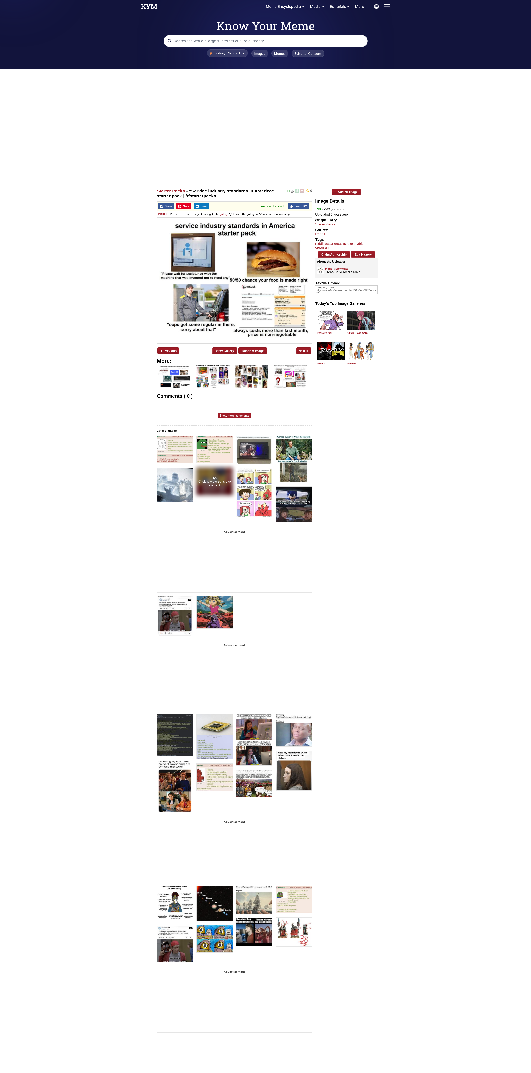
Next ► (303, 351)
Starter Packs (171, 190)
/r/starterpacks (335, 243)
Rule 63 (351, 363)
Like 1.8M (300, 206)
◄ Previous (168, 351)
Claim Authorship (334, 254)
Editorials (338, 6)
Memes (279, 54)
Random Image (253, 351)
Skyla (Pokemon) (357, 333)
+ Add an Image (346, 192)
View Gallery (225, 351)
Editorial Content (308, 54)
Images (259, 54)
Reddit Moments (336, 268)
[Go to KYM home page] (149, 8)
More (359, 6)
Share (167, 206)
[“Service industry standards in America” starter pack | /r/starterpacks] (234, 279)
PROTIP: (163, 214)
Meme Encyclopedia (283, 6)
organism (322, 247)
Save (185, 206)
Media (315, 6)
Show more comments (234, 415)
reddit (319, 243)
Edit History (363, 254)
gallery (224, 214)
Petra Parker (324, 333)
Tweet (203, 206)
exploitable (355, 243)
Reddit (320, 234)
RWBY (321, 363)
